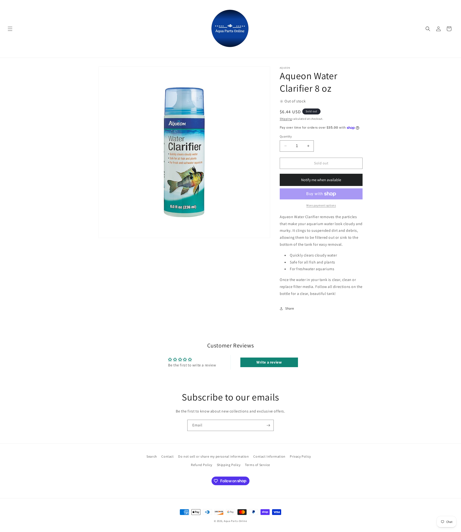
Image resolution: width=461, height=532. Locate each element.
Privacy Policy (300, 456)
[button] (10, 29)
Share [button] (289, 308)
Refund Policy (201, 465)
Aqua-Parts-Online (235, 521)
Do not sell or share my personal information (213, 456)
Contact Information (269, 456)
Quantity (286, 136)
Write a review (269, 362)
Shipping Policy (229, 465)
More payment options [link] (321, 205)
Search (151, 456)
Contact (167, 456)
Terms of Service (257, 465)
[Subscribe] (268, 425)
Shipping (286, 118)
